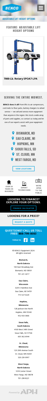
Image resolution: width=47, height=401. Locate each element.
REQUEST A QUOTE (23, 222)
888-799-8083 (27, 233)
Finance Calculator (23, 208)
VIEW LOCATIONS (23, 168)
